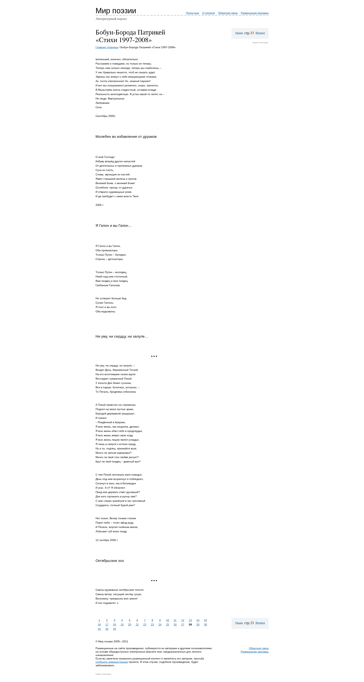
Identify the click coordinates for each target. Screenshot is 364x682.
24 (160, 624)
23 (152, 624)
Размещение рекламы (255, 12)
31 (99, 628)
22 (144, 624)
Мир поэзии (116, 10)
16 (99, 624)
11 (175, 620)
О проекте (208, 12)
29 (197, 624)
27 (182, 624)
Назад (239, 32)
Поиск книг (192, 12)
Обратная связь (228, 12)
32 (106, 628)
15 (205, 620)
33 (114, 628)
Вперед (260, 32)
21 (137, 624)
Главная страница (107, 47)
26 (175, 624)
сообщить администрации (112, 661)
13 (190, 620)
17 (106, 624)
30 (205, 624)
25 (167, 624)
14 (197, 620)
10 (167, 620)
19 (122, 624)
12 (182, 620)
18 (114, 624)
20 (129, 624)
